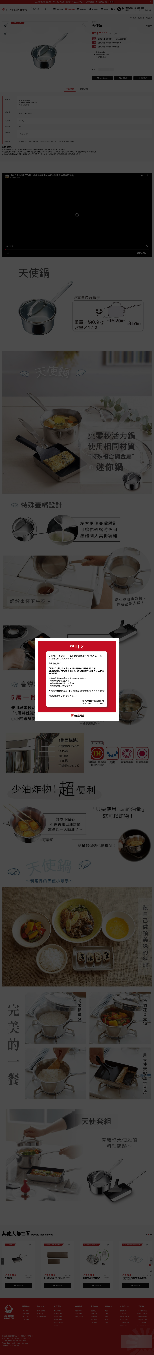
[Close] (121, 635)
